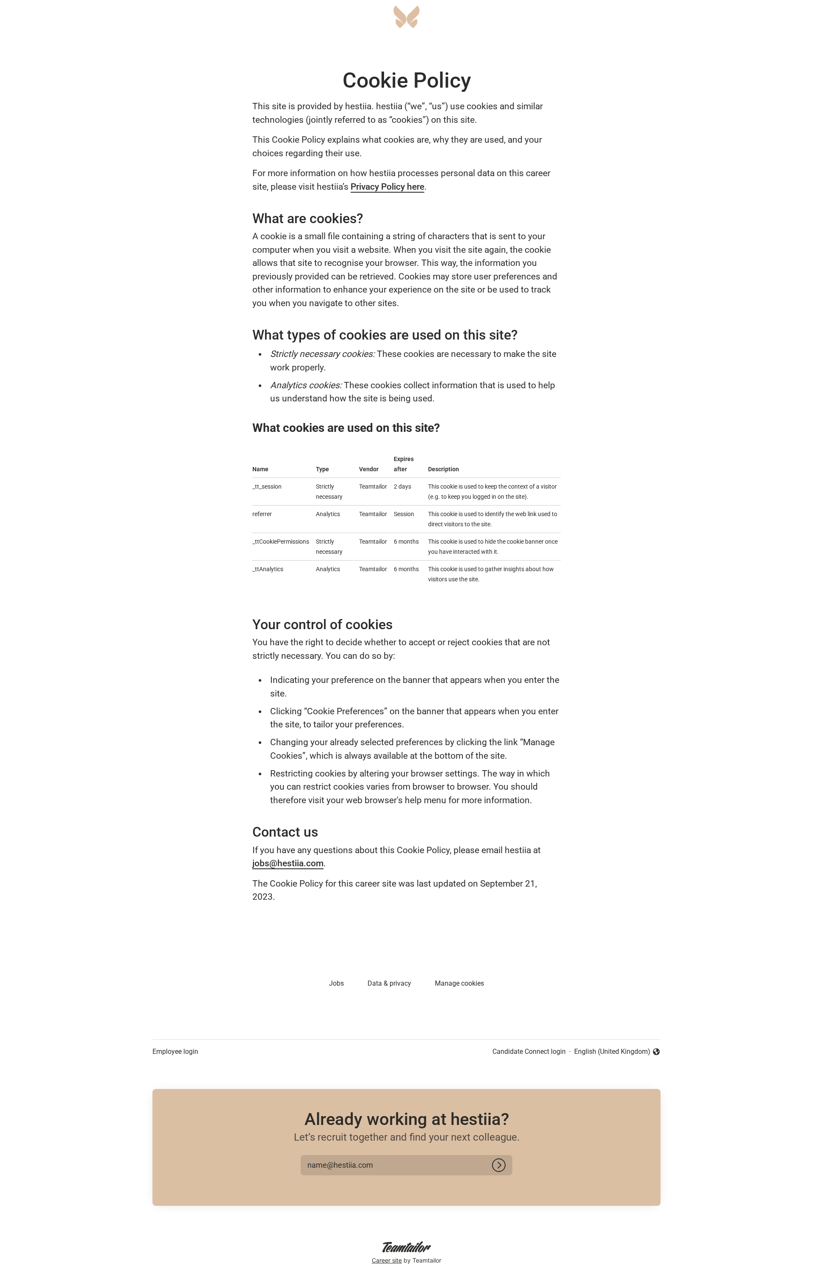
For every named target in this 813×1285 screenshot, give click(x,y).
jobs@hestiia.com (288, 863)
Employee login (175, 1051)
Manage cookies (459, 983)
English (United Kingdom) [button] (612, 1052)
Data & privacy (389, 983)
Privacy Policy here (387, 187)
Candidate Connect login (529, 1051)
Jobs (336, 983)
